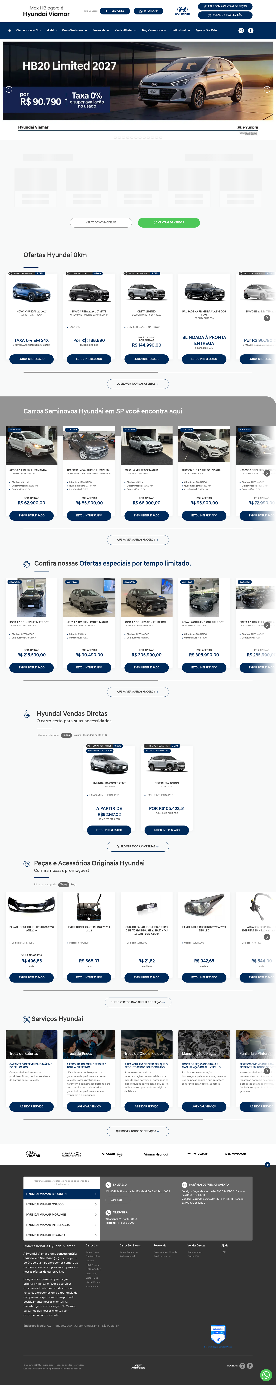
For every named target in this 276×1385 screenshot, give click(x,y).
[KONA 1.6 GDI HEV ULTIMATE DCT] (31, 597)
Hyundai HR (92, 1287)
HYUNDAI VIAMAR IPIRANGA (45, 1235)
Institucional (179, 30)
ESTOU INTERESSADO (31, 977)
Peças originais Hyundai (165, 1252)
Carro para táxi (195, 1252)
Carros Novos (92, 1252)
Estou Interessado (31, 359)
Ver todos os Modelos (101, 222)
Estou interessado (31, 515)
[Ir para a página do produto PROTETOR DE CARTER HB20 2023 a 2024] (89, 907)
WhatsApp (151, 11)
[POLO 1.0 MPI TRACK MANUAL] (147, 445)
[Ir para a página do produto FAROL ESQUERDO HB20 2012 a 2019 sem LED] (204, 907)
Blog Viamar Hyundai (154, 30)
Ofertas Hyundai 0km (28, 30)
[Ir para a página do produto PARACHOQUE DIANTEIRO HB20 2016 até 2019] (31, 907)
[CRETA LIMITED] (147, 291)
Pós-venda (99, 30)
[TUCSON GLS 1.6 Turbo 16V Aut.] (204, 445)
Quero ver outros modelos (136, 539)
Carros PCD (193, 1256)
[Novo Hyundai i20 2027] (31, 291)
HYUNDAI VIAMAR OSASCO (45, 1204)
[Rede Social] (242, 1365)
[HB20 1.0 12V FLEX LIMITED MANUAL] (89, 597)
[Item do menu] (9, 30)
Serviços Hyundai (162, 1256)
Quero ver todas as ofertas (136, 384)
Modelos (52, 30)
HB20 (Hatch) (93, 1265)
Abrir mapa (116, 1200)
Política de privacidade (50, 1369)
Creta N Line (92, 1278)
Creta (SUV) (91, 1274)
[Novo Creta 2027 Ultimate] (89, 291)
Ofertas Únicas (93, 1256)
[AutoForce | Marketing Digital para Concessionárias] (138, 1366)
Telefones (117, 11)
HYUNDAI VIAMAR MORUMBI (46, 1214)
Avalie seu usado (128, 1256)
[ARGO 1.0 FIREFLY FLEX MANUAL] (31, 445)
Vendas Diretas (123, 30)
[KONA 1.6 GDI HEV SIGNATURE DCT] (147, 597)
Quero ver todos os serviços (136, 1131)
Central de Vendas (171, 222)
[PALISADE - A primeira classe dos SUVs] (204, 291)
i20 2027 (90, 1261)
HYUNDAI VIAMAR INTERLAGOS (48, 1225)
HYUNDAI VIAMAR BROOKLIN (46, 1194)
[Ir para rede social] (241, 30)
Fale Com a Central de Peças (227, 6)
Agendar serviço (31, 1106)
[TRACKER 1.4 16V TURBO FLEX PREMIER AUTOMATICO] (89, 445)
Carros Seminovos (72, 30)
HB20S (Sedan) (93, 1269)
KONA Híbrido (93, 1282)
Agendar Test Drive (206, 30)
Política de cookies (72, 1369)
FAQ (224, 1252)
